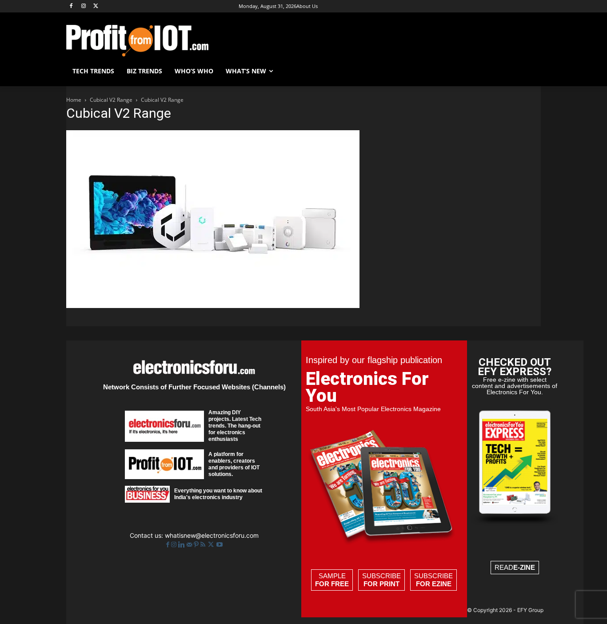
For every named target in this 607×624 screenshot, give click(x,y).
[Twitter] (211, 544)
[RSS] (203, 544)
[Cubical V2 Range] (212, 305)
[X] (96, 6)
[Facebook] (71, 6)
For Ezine (433, 584)
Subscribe (381, 580)
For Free (332, 584)
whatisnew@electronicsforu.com (212, 535)
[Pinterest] (197, 544)
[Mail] (190, 544)
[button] (530, 71)
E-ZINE (524, 567)
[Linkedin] (182, 544)
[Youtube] (219, 544)
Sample (332, 580)
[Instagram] (84, 6)
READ (515, 567)
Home (73, 100)
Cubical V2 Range (111, 100)
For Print (381, 584)
